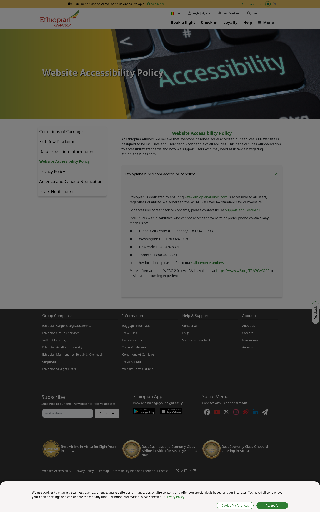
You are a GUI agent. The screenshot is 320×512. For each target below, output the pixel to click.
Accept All (272, 505)
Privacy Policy (174, 497)
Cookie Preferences (235, 505)
